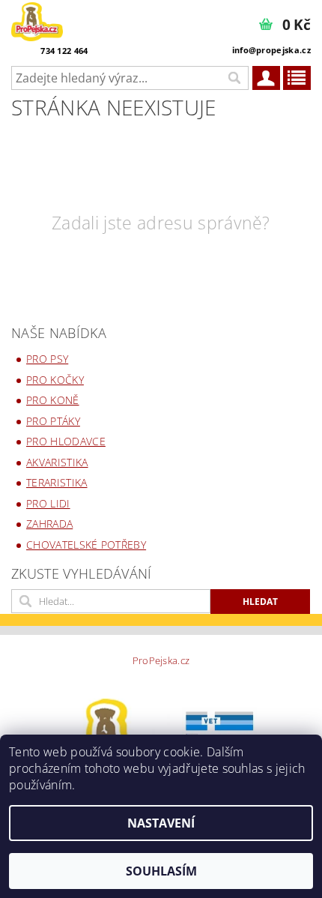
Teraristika (57, 482)
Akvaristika (57, 462)
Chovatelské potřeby (86, 544)
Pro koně (52, 400)
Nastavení (161, 823)
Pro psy (47, 359)
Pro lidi (48, 503)
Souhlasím (161, 871)
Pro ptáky (53, 421)
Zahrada (49, 523)
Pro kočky (55, 380)
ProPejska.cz (161, 661)
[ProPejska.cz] (37, 19)
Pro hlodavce (66, 441)
